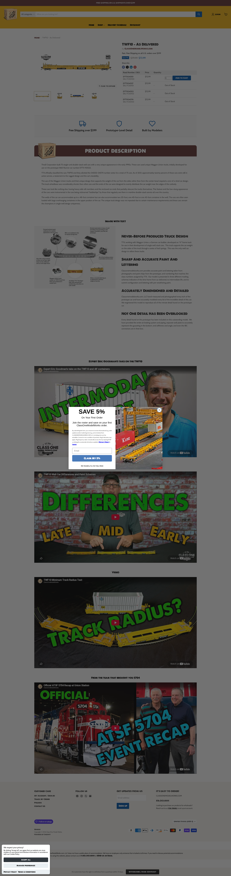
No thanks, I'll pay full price (92, 466)
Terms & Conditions (26, 872)
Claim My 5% (92, 458)
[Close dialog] (159, 410)
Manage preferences (26, 865)
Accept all (26, 860)
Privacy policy (10, 872)
